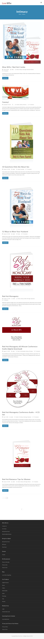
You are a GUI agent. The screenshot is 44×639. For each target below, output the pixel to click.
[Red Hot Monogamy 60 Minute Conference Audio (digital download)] (16, 329)
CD (19, 417)
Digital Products (5, 582)
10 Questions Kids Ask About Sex (15, 167)
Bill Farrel (4, 544)
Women (32, 69)
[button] (41, 2)
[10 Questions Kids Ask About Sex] (22, 142)
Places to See (4, 564)
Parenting (22, 169)
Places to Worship (5, 562)
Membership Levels (6, 611)
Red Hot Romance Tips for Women (16, 479)
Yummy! (5, 102)
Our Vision (4, 528)
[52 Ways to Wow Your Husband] (22, 207)
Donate (3, 554)
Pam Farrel (4, 547)
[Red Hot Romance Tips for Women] (22, 454)
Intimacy (20, 69)
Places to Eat (4, 567)
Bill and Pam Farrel (6, 531)
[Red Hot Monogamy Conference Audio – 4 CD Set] (22, 388)
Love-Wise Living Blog (6, 575)
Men (3, 598)
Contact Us (4, 526)
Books (17, 69)
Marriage (24, 69)
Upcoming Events (5, 619)
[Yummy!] (15, 92)
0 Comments (6, 70)
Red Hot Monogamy (10, 296)
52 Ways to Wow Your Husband (15, 232)
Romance (25, 104)
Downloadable (22, 351)
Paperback (33, 298)
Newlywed (28, 69)
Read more (5, 78)
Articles (17, 104)
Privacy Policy (5, 626)
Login (3, 609)
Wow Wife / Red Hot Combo (13, 67)
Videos (3, 587)
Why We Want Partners (6, 534)
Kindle (25, 298)
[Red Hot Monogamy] (22, 271)
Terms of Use (4, 629)
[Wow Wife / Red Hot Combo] (22, 43)
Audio (18, 351)
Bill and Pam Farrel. (19, 636)
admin (12, 69)
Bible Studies (4, 590)
